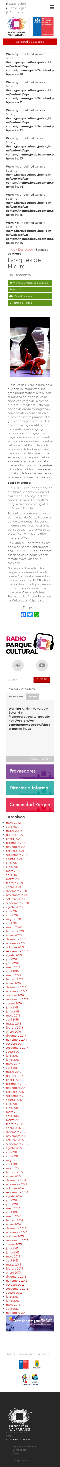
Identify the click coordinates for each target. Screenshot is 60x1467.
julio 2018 (12, 1007)
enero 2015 (13, 1176)
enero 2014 (13, 1224)
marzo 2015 (13, 1168)
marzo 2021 (13, 879)
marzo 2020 (14, 927)
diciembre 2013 (16, 1228)
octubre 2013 (15, 1236)
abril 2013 (12, 1260)
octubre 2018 (15, 995)
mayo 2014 (13, 1208)
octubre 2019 (15, 947)
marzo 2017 (13, 1071)
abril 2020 (13, 923)
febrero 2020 (15, 931)
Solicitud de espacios (30, 41)
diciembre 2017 (16, 1035)
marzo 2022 (14, 830)
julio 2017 (12, 1055)
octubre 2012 (15, 1284)
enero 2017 (13, 1079)
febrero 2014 (14, 1220)
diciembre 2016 (16, 1083)
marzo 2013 (13, 1264)
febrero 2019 (14, 979)
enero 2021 (13, 887)
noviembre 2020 (17, 895)
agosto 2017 (14, 1051)
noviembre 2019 (16, 943)
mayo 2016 (13, 1112)
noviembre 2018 (17, 991)
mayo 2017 (13, 1063)
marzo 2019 (13, 975)
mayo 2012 (13, 1304)
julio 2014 (12, 1200)
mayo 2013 (13, 1256)
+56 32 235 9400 (21, 1439)
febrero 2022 (15, 834)
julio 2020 (12, 911)
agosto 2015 (14, 1148)
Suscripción (17, 3)
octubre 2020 (15, 899)
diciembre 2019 (16, 939)
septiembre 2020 (17, 903)
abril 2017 (12, 1067)
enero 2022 (14, 838)
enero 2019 (13, 983)
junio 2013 (13, 1252)
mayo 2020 (13, 919)
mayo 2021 (13, 871)
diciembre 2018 (16, 987)
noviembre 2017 (16, 1039)
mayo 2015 (13, 1160)
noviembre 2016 (16, 1087)
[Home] (30, 26)
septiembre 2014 (17, 1192)
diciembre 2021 (16, 842)
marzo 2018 (14, 1023)
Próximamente (15, 697)
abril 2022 (12, 826)
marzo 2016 (13, 1120)
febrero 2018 (14, 1027)
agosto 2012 (14, 1292)
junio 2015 (12, 1156)
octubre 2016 (15, 1091)
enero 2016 (13, 1128)
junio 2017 (13, 1059)
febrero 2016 (14, 1124)
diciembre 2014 (16, 1180)
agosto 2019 (14, 955)
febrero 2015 (14, 1172)
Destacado (25, 249)
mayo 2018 (13, 1015)
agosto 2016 (14, 1100)
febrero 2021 (14, 883)
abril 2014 (12, 1212)
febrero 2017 (14, 1075)
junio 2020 (13, 915)
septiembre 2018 (17, 999)
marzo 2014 (13, 1216)
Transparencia (20, 1460)
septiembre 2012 (17, 1288)
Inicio (12, 249)
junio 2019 (13, 963)
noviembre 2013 (16, 1232)
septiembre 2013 (17, 1240)
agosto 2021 (14, 859)
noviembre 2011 (16, 1312)
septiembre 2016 (17, 1095)
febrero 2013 (14, 1268)
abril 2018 (12, 1019)
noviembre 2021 (16, 846)
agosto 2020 (14, 907)
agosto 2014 (14, 1196)
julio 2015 (12, 1152)
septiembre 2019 (17, 951)
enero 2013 (13, 1272)
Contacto (16, 12)
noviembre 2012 (16, 1280)
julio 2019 (12, 959)
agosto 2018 (14, 1003)
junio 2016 (12, 1108)
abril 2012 (12, 1308)
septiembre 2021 (17, 855)
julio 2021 (12, 863)
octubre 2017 (15, 1043)
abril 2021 (12, 875)
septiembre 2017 (17, 1047)
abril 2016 (12, 1116)
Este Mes (32, 697)
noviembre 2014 (16, 1184)
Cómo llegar (17, 8)
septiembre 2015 (17, 1144)
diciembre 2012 (16, 1276)
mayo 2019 (13, 967)
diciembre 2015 (16, 1132)
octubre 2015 (15, 1140)
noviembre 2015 (16, 1136)
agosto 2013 (14, 1244)
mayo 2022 (13, 822)
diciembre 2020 (16, 891)
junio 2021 (13, 867)
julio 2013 (12, 1248)
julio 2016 (12, 1104)
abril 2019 (12, 971)
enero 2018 (13, 1031)
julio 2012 (12, 1296)
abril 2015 (12, 1164)
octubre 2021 (15, 850)
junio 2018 (13, 1011)
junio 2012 (13, 1300)
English (16, 1453)
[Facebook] (23, 615)
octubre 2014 (15, 1188)
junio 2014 (13, 1204)
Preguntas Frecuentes (25, 1446)
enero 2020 (14, 935)
